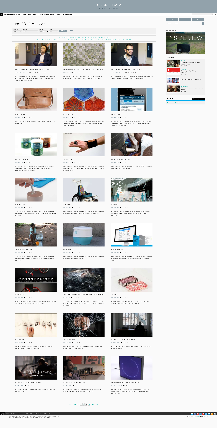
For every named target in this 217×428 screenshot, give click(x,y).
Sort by (41, 29)
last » (97, 404)
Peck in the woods (21, 159)
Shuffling (114, 294)
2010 (92, 39)
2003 (116, 39)
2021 (55, 39)
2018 (65, 39)
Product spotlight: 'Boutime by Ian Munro (125, 382)
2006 (106, 39)
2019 (62, 39)
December (106, 37)
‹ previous (76, 404)
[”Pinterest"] (198, 19)
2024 (45, 39)
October (95, 37)
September (90, 37)
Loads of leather (20, 114)
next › (93, 404)
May (76, 37)
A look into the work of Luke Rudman (191, 79)
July (82, 37)
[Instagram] (200, 414)
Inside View (67, 297)
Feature (25, 29)
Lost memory (19, 339)
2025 (41, 39)
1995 (129, 39)
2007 (102, 39)
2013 (82, 39)
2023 (48, 39)
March (70, 37)
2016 (72, 39)
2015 (75, 39)
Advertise (20, 413)
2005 (109, 39)
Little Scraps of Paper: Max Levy (74, 382)
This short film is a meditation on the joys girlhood (192, 88)
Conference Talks (47, 14)
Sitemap (40, 413)
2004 (112, 39)
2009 (95, 39)
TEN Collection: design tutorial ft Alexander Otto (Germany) (83, 294)
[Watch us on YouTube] (203, 414)
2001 (123, 39)
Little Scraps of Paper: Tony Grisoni (123, 339)
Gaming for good (117, 249)
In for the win (115, 114)
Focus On (183, 69)
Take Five (183, 61)
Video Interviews (20, 72)
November (100, 37)
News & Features (30, 14)
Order (50, 29)
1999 (126, 39)
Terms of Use (47, 413)
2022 (51, 39)
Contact (13, 413)
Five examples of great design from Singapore (190, 71)
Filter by (15, 29)
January (61, 37)
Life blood (114, 204)
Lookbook (183, 78)
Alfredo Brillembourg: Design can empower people (32, 69)
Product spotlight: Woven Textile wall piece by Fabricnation (83, 69)
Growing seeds (68, 114)
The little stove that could (23, 249)
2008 (99, 39)
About (8, 413)
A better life (67, 204)
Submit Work (28, 413)
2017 (68, 39)
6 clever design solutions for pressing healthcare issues (190, 63)
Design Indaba (197, 416)
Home (1, 14)
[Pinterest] (198, 414)
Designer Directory (65, 14)
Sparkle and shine (69, 339)
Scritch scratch (68, 159)
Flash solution (20, 204)
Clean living (67, 249)
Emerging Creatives (12, 14)
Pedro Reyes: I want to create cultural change (126, 69)
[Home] (108, 6)
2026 (38, 39)
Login (35, 413)
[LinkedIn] (209, 414)
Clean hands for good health (120, 159)
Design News (67, 72)
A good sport (19, 294)
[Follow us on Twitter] (172, 19)
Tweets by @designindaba (173, 103)
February (66, 37)
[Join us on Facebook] (185, 19)
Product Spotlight (117, 385)
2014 (78, 39)
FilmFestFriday (116, 342)
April (73, 37)
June (79, 37)
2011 (89, 39)
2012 (85, 39)
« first (71, 404)
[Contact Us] (215, 414)
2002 (119, 39)
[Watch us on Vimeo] (206, 414)
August (85, 37)
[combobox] (202, 14)
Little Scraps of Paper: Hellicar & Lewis (28, 382)
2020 (58, 39)
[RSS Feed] (212, 414)
